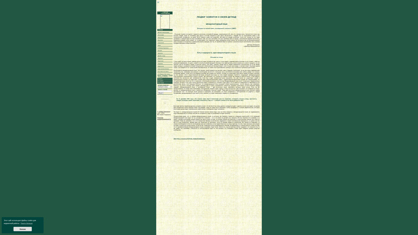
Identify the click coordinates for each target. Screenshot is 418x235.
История (160, 50)
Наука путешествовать (163, 68)
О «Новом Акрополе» (163, 48)
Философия (161, 34)
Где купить (160, 80)
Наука (159, 45)
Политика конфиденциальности (164, 118)
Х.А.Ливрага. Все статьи (164, 74)
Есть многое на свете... (163, 71)
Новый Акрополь (164, 111)
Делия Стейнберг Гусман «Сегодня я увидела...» (165, 76)
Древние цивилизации (163, 32)
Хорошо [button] (23, 229)
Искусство (160, 40)
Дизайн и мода (161, 55)
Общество (160, 58)
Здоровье (160, 53)
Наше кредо (161, 82)
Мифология (161, 66)
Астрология (161, 42)
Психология (161, 37)
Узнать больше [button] (27, 223)
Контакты (160, 78)
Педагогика (160, 61)
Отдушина (160, 63)
